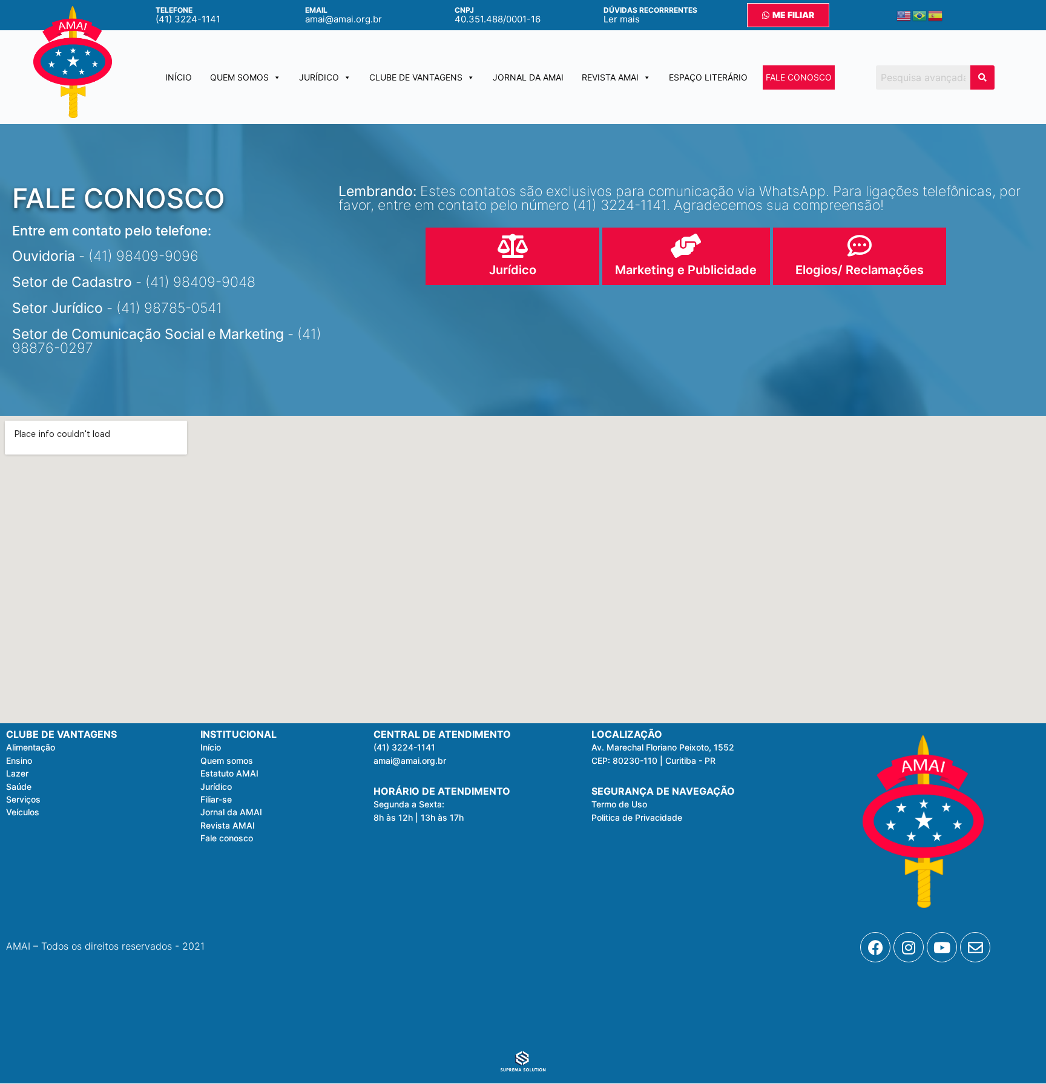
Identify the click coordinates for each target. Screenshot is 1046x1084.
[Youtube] (942, 947)
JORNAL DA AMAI (528, 77)
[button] (408, 804)
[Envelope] (975, 947)
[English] (904, 15)
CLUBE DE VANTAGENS (415, 77)
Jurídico (512, 270)
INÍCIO (178, 77)
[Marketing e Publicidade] (686, 246)
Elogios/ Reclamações (859, 270)
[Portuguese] (920, 15)
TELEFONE (174, 10)
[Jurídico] (513, 246)
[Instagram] (908, 947)
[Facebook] (875, 947)
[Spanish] (936, 15)
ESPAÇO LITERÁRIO (708, 77)
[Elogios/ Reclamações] (859, 246)
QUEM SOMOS (239, 77)
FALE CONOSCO (799, 77)
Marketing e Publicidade (686, 270)
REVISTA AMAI (610, 77)
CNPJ (464, 10)
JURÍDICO (319, 77)
